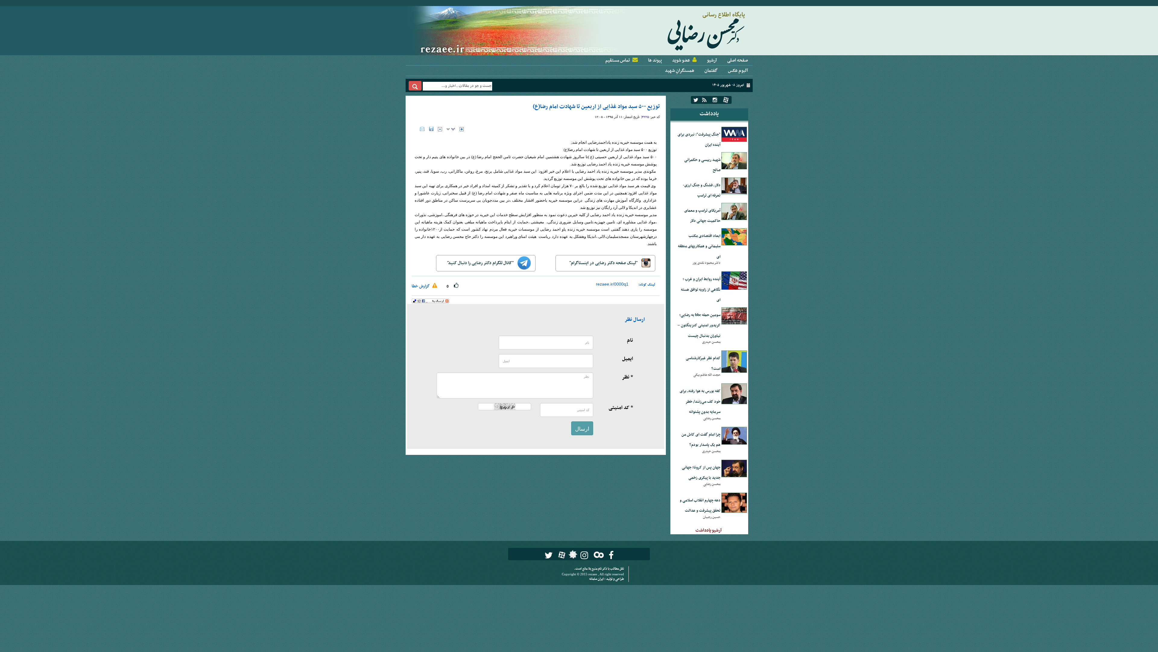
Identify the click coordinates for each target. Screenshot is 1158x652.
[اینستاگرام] (715, 100)
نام (630, 340)
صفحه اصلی (737, 60)
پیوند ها (655, 60)
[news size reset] (451, 129)
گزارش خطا (421, 286)
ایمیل (627, 359)
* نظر (627, 377)
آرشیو (712, 60)
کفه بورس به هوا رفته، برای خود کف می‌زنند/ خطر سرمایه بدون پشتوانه (700, 401)
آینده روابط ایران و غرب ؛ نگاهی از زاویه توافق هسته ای (700, 289)
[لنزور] (572, 556)
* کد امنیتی (621, 408)
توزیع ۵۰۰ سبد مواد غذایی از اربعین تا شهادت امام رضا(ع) (596, 106)
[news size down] (440, 129)
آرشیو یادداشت (708, 530)
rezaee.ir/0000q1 (612, 284)
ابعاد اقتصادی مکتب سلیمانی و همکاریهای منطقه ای (699, 246)
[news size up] (462, 129)
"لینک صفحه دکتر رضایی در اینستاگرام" (603, 263)
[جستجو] (415, 86)
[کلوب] (597, 554)
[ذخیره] (431, 129)
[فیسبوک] (611, 555)
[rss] (704, 100)
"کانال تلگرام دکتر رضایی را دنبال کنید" (480, 263)
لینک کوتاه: (646, 285)
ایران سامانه (596, 579)
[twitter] (696, 100)
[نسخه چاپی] (415, 128)
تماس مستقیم (617, 60)
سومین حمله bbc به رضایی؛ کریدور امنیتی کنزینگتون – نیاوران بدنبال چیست (699, 325)
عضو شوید (681, 60)
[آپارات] (726, 100)
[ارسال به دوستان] (422, 128)
